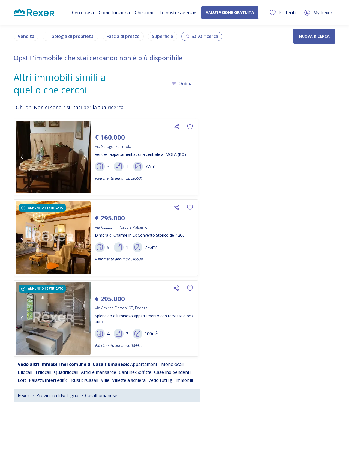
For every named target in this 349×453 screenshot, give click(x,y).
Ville (105, 380)
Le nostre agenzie (178, 13)
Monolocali (172, 364)
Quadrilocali (66, 372)
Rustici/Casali (84, 380)
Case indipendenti (172, 372)
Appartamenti (144, 364)
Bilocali (25, 372)
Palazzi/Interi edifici (48, 380)
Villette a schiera (129, 380)
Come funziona (114, 13)
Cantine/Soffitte (135, 372)
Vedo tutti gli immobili (170, 380)
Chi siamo (145, 13)
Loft (22, 380)
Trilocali (43, 372)
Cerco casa (83, 13)
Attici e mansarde (98, 372)
